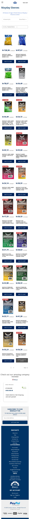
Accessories (15, 459)
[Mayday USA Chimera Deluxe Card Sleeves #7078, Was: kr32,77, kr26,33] (22, 206)
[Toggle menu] (2, 2)
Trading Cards (15, 455)
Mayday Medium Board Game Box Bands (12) (21, 55)
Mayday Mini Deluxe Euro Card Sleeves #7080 (7, 322)
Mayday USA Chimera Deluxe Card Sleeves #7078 (21, 222)
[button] (15, 19)
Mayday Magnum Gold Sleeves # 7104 (8, 354)
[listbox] (12, 27)
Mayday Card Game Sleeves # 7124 (8, 188)
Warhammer (15, 457)
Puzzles (15, 467)
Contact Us (15, 439)
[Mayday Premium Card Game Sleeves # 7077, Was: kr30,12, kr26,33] (22, 273)
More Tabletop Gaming (15, 461)
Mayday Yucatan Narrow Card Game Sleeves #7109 (22, 188)
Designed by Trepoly (15, 509)
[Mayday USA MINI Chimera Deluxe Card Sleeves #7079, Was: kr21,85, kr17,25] (8, 206)
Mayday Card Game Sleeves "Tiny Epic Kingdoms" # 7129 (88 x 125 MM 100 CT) (8, 122)
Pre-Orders (15, 447)
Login (15, 497)
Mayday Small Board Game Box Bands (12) (7, 89)
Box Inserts (15, 465)
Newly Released (15, 449)
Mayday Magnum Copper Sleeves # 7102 (21, 355)
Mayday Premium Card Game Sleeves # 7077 (21, 288)
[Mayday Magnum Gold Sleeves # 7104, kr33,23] (8, 339)
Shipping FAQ (15, 437)
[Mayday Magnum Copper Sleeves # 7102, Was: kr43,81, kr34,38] (22, 339)
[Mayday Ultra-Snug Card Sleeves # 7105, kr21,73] (8, 239)
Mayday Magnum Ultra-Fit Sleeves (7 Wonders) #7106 (22, 322)
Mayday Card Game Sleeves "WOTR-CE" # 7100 (8, 155)
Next (25, 367)
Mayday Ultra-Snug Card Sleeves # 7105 (7, 255)
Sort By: (5, 27)
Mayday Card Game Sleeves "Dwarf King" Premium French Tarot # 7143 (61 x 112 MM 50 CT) (22, 90)
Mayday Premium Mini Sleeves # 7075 (7, 288)
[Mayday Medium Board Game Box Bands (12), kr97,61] (22, 40)
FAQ (15, 435)
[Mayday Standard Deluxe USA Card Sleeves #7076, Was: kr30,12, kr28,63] (22, 239)
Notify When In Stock (22, 360)
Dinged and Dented (15, 469)
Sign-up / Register (15, 495)
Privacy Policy (15, 441)
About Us (15, 433)
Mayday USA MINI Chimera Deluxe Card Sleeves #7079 (8, 222)
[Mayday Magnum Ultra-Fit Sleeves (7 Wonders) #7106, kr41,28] (22, 306)
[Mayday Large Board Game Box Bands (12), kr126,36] (8, 40)
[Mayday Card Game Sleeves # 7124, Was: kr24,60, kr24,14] (8, 173)
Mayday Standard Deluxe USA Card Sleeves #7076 (21, 255)
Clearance (15, 471)
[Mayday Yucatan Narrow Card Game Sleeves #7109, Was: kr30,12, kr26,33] (22, 173)
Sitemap (15, 443)
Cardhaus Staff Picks (15, 463)
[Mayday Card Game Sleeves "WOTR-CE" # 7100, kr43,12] (8, 140)
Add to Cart (8, 61)
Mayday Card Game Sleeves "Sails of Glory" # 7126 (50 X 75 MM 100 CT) (22, 122)
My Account (15, 493)
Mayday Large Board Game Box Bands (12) (7, 55)
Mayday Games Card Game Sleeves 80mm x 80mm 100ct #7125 (21, 156)
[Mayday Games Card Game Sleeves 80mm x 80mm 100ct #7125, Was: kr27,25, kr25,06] (22, 140)
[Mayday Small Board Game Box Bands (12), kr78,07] (8, 73)
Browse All (15, 451)
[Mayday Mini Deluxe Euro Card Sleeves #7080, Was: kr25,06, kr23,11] (8, 306)
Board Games (15, 453)
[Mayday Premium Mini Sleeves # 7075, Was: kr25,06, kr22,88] (8, 273)
